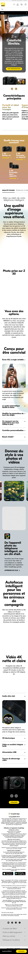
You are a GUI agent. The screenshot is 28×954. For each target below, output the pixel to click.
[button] (14, 380)
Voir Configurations (14, 68)
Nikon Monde (17, 948)
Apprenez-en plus (11, 570)
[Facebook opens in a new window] (16, 922)
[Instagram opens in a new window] (12, 922)
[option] (14, 80)
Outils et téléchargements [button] (12, 932)
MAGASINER (21, 951)
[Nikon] (3, 4)
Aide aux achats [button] (9, 936)
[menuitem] (10, 948)
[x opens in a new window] (20, 922)
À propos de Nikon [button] (10, 929)
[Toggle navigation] (25, 4)
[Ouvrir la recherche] (14, 4)
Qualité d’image (8, 190)
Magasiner (15, 802)
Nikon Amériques (10, 948)
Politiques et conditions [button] (11, 940)
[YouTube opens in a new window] (8, 922)
